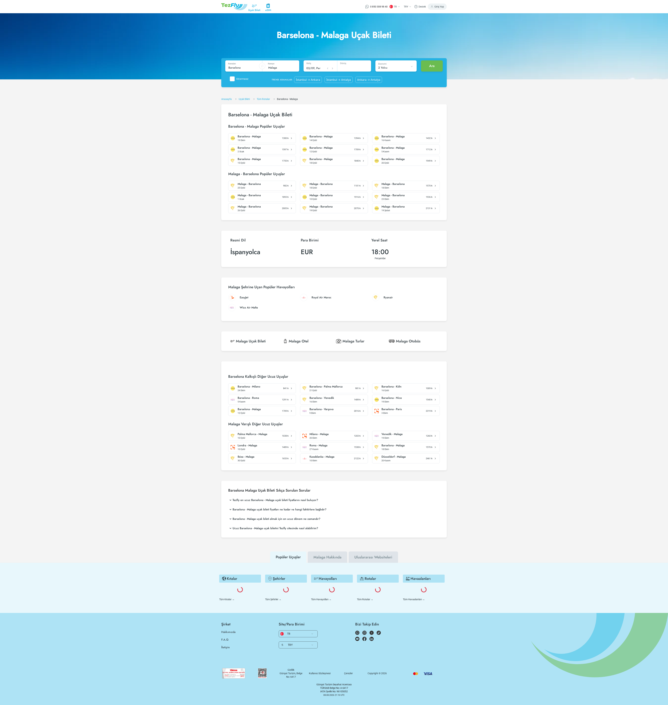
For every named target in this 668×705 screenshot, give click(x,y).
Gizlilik (291, 669)
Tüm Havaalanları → (414, 599)
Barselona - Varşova (321, 409)
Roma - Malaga (318, 445)
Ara (432, 65)
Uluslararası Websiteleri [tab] (373, 557)
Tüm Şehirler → (273, 599)
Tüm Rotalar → (365, 599)
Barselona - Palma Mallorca (326, 386)
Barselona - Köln (391, 386)
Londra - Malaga (247, 445)
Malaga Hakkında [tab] (327, 557)
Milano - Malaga (319, 434)
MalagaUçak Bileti (251, 341)
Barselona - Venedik (321, 398)
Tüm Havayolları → (321, 599)
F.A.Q (224, 640)
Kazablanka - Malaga (321, 457)
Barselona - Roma (248, 398)
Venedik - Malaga (392, 434)
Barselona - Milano (249, 386)
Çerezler (348, 673)
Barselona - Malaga (249, 136)
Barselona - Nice (391, 398)
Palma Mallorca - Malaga (252, 434)
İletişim (225, 647)
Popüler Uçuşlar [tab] (288, 557)
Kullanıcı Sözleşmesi (320, 673)
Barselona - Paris (391, 409)
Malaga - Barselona (249, 184)
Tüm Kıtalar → (226, 599)
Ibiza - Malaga (246, 457)
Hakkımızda (228, 632)
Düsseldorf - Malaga (393, 457)
